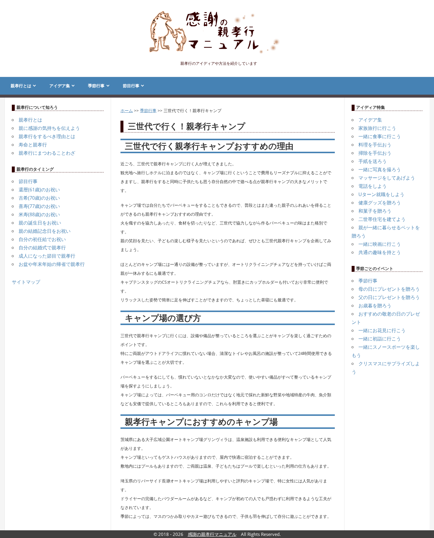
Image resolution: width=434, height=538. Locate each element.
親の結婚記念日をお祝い (45, 231)
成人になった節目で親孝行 (47, 256)
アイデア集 (59, 85)
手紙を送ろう (372, 161)
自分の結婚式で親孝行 (42, 247)
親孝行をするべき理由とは (47, 136)
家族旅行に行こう (377, 128)
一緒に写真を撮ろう (379, 169)
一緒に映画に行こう (379, 244)
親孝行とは (21, 85)
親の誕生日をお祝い (40, 222)
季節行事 (96, 85)
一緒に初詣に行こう (379, 338)
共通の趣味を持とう (379, 252)
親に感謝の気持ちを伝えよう (49, 128)
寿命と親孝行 (33, 144)
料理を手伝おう (374, 144)
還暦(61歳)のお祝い (39, 189)
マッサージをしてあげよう (386, 178)
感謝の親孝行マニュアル (212, 534)
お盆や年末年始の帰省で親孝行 (52, 264)
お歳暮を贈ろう (374, 305)
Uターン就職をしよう (381, 194)
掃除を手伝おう (374, 153)
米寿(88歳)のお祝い (39, 214)
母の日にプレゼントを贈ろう (389, 289)
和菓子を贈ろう (374, 211)
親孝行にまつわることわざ (47, 153)
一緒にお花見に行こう (382, 330)
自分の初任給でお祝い (42, 239)
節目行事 (131, 85)
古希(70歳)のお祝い (39, 198)
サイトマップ (26, 282)
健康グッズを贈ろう (379, 202)
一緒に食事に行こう (379, 136)
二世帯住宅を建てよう (382, 219)
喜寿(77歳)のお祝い (39, 206)
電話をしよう (372, 186)
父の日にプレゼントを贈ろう (389, 297)
